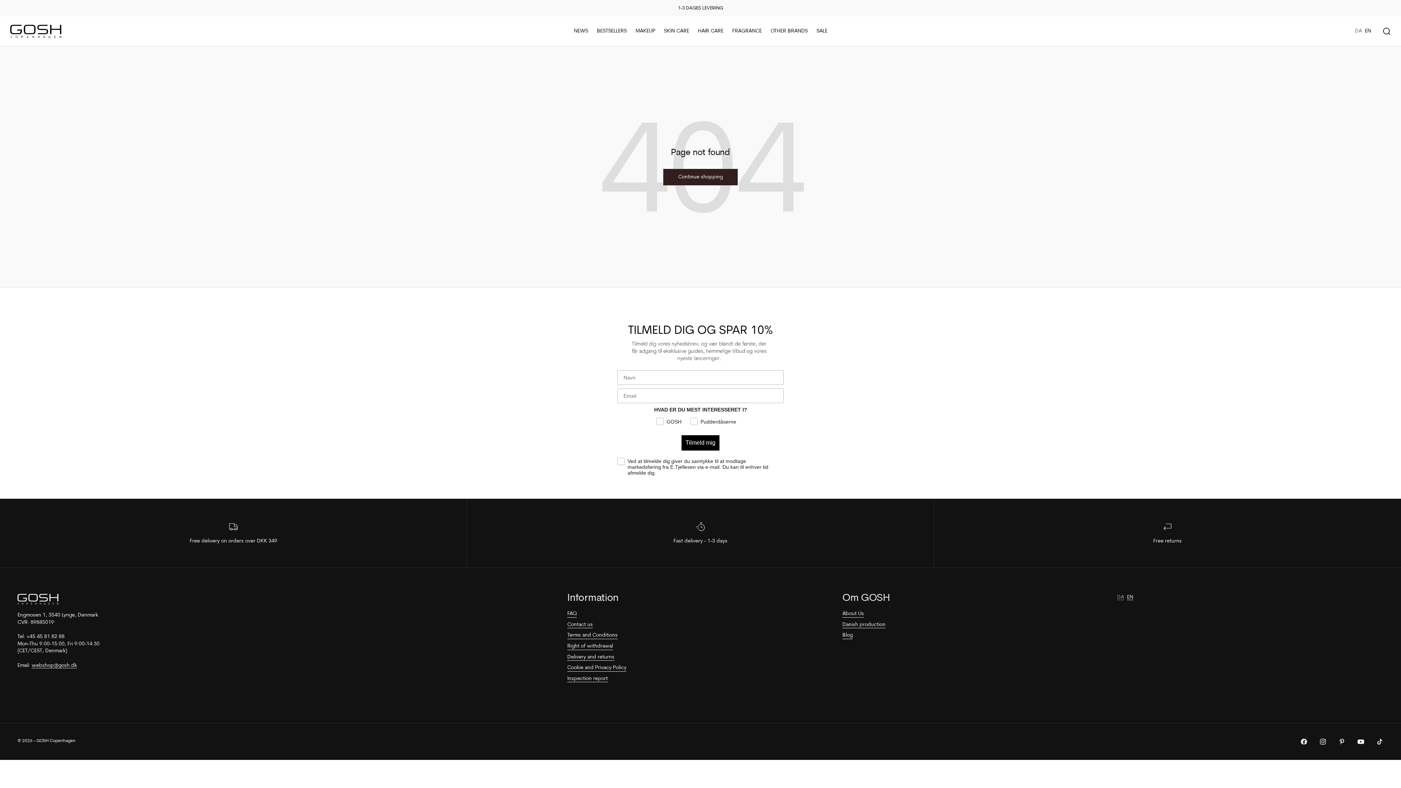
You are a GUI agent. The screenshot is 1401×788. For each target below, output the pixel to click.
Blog (847, 635)
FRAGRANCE (747, 31)
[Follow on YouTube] (1361, 741)
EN (1368, 31)
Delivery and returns (590, 657)
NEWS (581, 31)
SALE (822, 31)
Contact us (580, 624)
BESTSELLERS (612, 31)
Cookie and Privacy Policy (596, 668)
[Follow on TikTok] (1379, 741)
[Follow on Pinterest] (1342, 741)
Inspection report (587, 678)
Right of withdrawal (590, 646)
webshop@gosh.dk (54, 665)
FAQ (572, 614)
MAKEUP (645, 31)
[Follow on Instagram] (1323, 741)
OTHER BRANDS (789, 31)
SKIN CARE (676, 31)
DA (1358, 31)
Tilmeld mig (700, 443)
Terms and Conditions (592, 635)
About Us (853, 614)
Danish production (863, 624)
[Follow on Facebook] (1304, 741)
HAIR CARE (710, 31)
